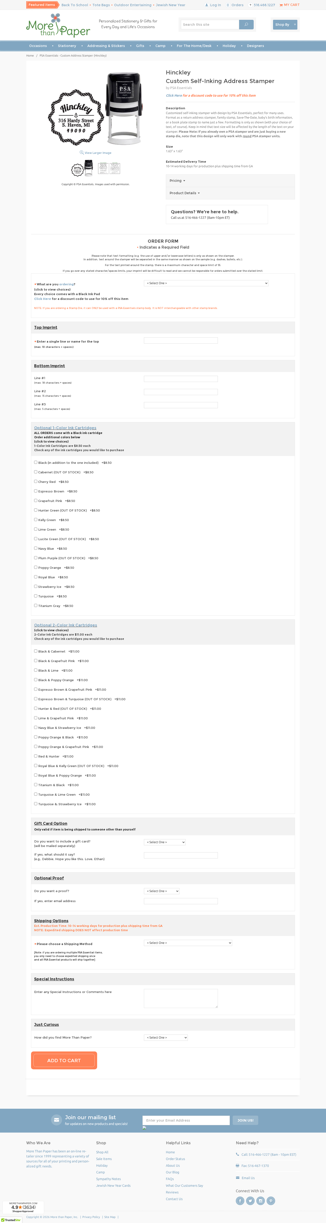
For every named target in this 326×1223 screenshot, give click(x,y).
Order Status (175, 1159)
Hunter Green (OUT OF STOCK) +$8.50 (68, 510)
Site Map (110, 1216)
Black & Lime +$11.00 (55, 670)
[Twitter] (250, 1201)
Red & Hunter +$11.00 (55, 756)
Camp (160, 46)
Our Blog (172, 1172)
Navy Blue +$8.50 (52, 548)
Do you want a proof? (51, 891)
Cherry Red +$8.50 (53, 482)
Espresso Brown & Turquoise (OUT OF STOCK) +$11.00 (81, 699)
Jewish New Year (170, 5)
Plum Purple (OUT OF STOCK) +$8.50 (67, 558)
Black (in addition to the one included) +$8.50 (74, 463)
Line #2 (52, 393)
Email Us (248, 1178)
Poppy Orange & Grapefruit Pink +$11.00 (70, 747)
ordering (66, 284)
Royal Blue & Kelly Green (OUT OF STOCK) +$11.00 (77, 766)
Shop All (102, 1152)
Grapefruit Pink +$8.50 (56, 501)
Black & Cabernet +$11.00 (58, 651)
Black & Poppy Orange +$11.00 (62, 680)
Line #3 (52, 406)
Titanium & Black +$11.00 (58, 785)
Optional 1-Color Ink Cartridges (65, 428)
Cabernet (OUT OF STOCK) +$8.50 (65, 472)
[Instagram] (260, 1201)
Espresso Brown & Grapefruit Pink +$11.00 (71, 689)
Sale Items (104, 1159)
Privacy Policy (91, 1216)
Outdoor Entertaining (133, 5)
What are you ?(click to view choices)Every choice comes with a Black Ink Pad (81, 291)
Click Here (174, 95)
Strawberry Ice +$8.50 (55, 587)
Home (30, 55)
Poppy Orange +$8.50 (55, 568)
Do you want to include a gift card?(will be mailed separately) (62, 843)
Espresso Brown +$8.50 (57, 491)
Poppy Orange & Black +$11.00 (62, 737)
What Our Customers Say (184, 1185)
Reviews (172, 1192)
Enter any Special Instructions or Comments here (73, 992)
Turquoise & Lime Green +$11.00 (63, 794)
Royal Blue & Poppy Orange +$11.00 (66, 775)
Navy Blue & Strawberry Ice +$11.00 (66, 728)
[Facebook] (240, 1201)
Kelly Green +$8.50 (53, 520)
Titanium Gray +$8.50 (55, 606)
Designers (255, 46)
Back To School (75, 5)
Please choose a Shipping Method (64, 944)
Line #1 (52, 380)
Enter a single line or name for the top (66, 344)
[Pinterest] (271, 1201)
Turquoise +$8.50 (52, 596)
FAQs (170, 1179)
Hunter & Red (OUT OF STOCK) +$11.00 (69, 709)
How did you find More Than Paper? (63, 1037)
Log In (215, 5)
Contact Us (174, 1199)
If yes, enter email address (55, 901)
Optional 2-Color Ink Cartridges (65, 625)
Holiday (229, 46)
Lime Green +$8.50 (53, 529)
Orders (237, 5)
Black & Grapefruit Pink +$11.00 (63, 661)
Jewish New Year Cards (113, 1185)
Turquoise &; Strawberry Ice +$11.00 (66, 804)
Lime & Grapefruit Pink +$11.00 (62, 718)
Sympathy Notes (108, 1179)
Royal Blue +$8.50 (52, 577)
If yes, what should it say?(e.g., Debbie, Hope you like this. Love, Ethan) (69, 856)
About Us (173, 1165)
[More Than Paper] (58, 25)
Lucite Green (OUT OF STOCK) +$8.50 (68, 539)
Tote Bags (101, 5)
